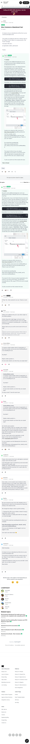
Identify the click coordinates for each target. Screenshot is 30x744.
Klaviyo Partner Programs (7, 694)
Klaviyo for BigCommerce (20, 676)
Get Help (17, 702)
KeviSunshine (8, 602)
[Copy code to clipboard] (24, 79)
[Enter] (2, 6)
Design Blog (4, 720)
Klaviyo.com (4, 671)
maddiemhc (5, 454)
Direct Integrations (19, 687)
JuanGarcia (5, 543)
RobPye (5, 498)
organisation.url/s (9, 438)
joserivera (5, 477)
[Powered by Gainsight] (15, 642)
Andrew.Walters (6, 343)
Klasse (4, 401)
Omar (4, 310)
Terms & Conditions (9, 645)
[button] (1, 2)
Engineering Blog (5, 717)
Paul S (5, 55)
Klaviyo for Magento (19, 682)
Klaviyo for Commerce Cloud (21, 679)
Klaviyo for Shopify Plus (20, 674)
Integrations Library (6, 699)
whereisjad (7, 590)
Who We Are (4, 709)
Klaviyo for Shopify (19, 671)
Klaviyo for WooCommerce (20, 684)
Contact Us (4, 722)
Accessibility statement (20, 645)
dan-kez (7, 598)
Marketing (4, 17)
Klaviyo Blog (4, 676)
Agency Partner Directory (7, 697)
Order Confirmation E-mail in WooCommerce (11, 629)
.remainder (11, 132)
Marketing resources (6, 682)
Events (16, 694)
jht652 (4, 21)
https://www (6, 132)
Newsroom (4, 712)
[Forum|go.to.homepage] (5, 3)
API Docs (17, 699)
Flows (3, 168)
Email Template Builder (20, 697)
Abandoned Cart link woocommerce (9, 625)
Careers (3, 714)
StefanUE (7, 606)
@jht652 (7, 59)
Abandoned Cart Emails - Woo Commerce (11, 633)
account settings (15, 92)
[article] (15, 238)
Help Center (4, 679)
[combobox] (15, 6)
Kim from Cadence (9, 594)
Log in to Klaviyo (5, 674)
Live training (4, 684)
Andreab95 (5, 369)
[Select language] (20, 2)
